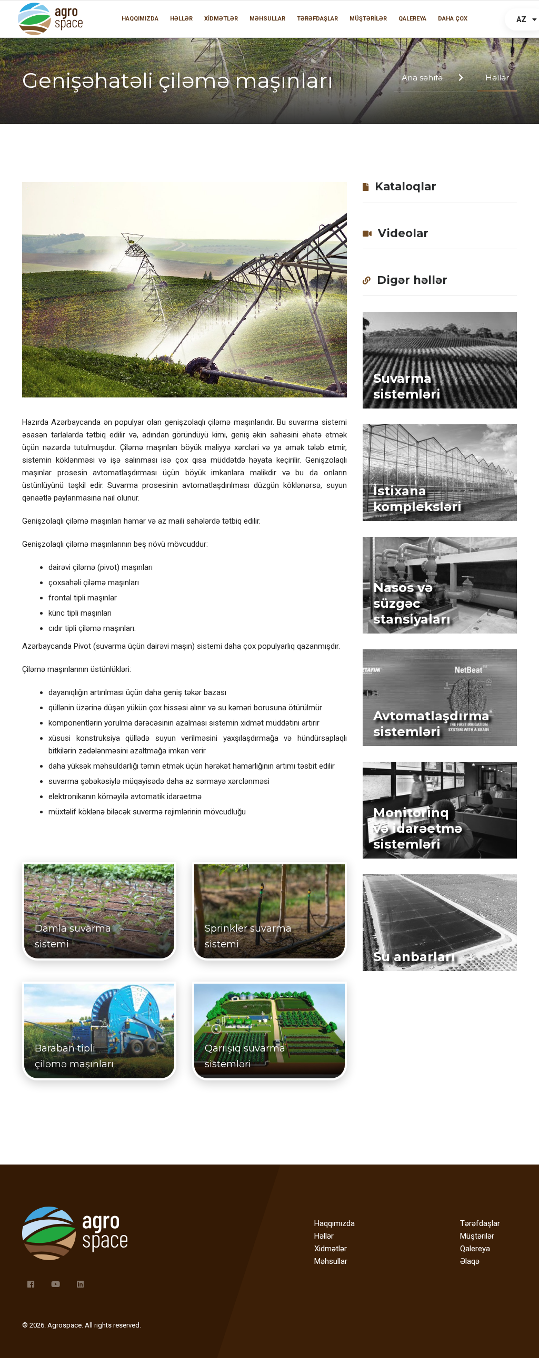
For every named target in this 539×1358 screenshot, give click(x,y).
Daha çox (452, 18)
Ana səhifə (422, 78)
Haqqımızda (140, 18)
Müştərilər (368, 18)
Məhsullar (267, 18)
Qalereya (412, 18)
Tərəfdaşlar (317, 18)
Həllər (181, 18)
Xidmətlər (221, 18)
